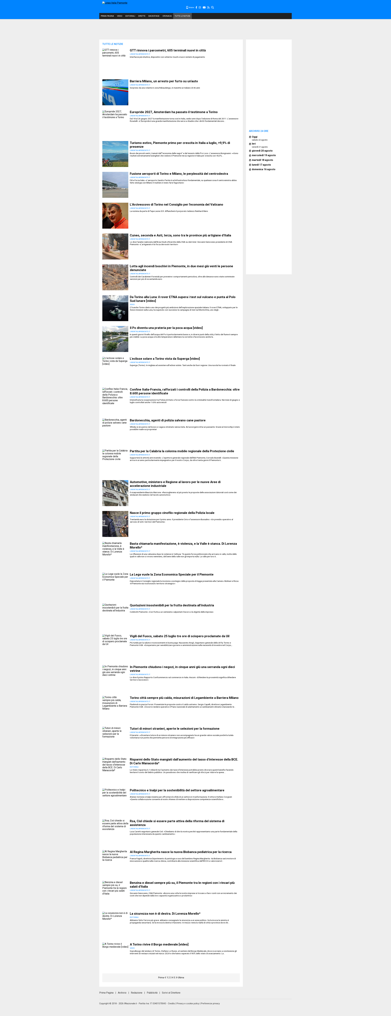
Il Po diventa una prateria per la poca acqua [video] (166, 328)
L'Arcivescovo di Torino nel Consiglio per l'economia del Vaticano (176, 204)
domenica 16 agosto (263, 169)
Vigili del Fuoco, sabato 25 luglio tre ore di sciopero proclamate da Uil (179, 636)
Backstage (153, 16)
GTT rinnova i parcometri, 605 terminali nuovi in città (168, 50)
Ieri (254, 143)
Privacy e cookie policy (188, 1003)
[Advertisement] (253, 7)
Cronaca (167, 16)
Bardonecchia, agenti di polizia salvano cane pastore (168, 420)
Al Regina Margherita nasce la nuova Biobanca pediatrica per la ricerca (181, 852)
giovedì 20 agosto (262, 150)
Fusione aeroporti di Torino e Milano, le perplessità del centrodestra (179, 174)
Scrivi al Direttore (171, 992)
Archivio (122, 992)
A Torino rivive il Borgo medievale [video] (159, 944)
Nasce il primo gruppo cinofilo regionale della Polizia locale (172, 513)
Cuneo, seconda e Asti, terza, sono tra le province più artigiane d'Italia (180, 235)
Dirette (141, 16)
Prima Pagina (107, 16)
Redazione (136, 992)
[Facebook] (196, 8)
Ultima (181, 977)
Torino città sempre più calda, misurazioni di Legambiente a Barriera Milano (184, 698)
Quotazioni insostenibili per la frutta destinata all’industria (172, 605)
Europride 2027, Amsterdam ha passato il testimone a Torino (174, 112)
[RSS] (208, 8)
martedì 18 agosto (262, 160)
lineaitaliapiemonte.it (140, 54)
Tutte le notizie (182, 16)
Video (119, 16)
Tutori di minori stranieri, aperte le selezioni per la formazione (174, 728)
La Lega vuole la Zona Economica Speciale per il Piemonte (172, 574)
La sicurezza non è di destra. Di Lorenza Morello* (165, 913)
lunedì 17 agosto (261, 164)
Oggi (254, 136)
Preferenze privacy (210, 1003)
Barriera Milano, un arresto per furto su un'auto (164, 81)
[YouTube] (204, 8)
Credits (171, 1003)
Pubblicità (152, 992)
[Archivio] (212, 8)
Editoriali (130, 16)
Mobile (191, 8)
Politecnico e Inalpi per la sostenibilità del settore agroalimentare (177, 790)
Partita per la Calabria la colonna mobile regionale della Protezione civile (182, 451)
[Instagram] (200, 8)
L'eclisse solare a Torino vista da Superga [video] (165, 358)
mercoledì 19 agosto (264, 155)
